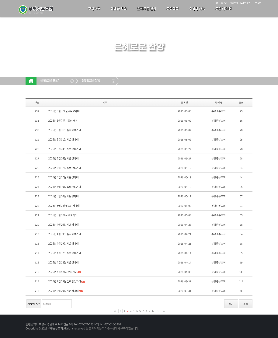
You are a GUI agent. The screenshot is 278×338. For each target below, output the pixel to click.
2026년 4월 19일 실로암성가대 (64, 234)
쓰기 (231, 303)
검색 (245, 303)
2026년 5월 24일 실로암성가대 (64, 149)
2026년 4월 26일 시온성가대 (63, 224)
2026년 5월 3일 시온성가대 (62, 215)
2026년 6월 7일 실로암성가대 (63, 111)
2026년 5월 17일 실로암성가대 (64, 168)
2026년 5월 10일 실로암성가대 (64, 187)
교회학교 (172, 8)
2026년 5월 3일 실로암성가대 (63, 205)
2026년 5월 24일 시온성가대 (63, 158)
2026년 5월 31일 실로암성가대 (64, 130)
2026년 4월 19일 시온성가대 (63, 243)
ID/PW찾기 (245, 2)
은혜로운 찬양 (146, 8)
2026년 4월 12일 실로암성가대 (64, 253)
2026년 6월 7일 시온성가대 (62, 120)
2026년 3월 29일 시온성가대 (63, 291)
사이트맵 (257, 2)
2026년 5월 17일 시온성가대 (63, 177)
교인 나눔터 (223, 8)
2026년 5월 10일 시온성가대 (63, 196)
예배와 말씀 (119, 8)
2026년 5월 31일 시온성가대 (63, 139)
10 (153, 310)
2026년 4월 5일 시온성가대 (63, 272)
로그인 (224, 2)
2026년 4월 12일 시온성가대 (63, 262)
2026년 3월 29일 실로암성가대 (64, 281)
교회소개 (94, 8)
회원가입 (234, 2)
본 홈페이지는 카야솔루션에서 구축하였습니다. (112, 328)
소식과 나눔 (197, 8)
